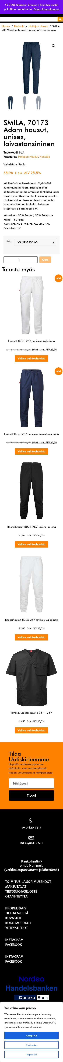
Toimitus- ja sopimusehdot (28, 882)
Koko (9, 241)
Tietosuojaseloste (21, 892)
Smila (22, 164)
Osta (45, 259)
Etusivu (6, 26)
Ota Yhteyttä (16, 897)
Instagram (14, 940)
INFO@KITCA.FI (31, 843)
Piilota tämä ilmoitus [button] (46, 9)
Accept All (31, 1035)
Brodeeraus (15, 908)
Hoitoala (19, 26)
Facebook (13, 945)
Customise (31, 1045)
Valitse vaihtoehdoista (31, 358)
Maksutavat (15, 887)
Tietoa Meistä (16, 913)
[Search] (60, 19)
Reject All (31, 1054)
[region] (31, 1032)
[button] (53, 46)
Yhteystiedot (16, 928)
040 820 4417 (31, 828)
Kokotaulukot (18, 923)
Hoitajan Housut (38, 26)
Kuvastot (13, 918)
